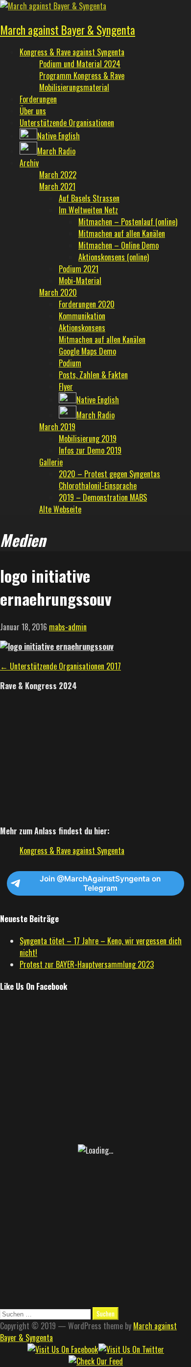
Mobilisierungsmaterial (74, 87)
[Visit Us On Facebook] (62, 1349)
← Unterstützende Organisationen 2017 (60, 666)
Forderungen (38, 99)
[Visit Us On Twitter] (131, 1349)
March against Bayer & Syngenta (67, 30)
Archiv (29, 163)
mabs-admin (68, 627)
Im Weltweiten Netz (88, 210)
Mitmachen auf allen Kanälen (121, 233)
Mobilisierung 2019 (88, 438)
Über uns (33, 111)
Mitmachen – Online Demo (118, 245)
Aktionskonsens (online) (113, 257)
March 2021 (57, 186)
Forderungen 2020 (87, 304)
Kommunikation (82, 316)
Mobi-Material (80, 280)
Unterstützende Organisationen (67, 123)
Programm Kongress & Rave (81, 75)
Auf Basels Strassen (89, 198)
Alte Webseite (60, 509)
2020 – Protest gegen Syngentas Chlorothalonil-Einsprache (109, 479)
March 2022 (57, 175)
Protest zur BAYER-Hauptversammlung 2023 (87, 964)
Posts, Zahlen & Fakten (93, 375)
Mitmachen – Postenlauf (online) (127, 222)
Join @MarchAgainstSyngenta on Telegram (100, 883)
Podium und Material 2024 (79, 64)
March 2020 (58, 292)
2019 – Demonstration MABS (103, 497)
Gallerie (51, 462)
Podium (70, 363)
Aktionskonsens (82, 328)
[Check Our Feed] (95, 1361)
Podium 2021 (78, 269)
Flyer (66, 386)
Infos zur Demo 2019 (90, 450)
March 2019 (57, 427)
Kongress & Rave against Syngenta (72, 52)
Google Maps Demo (87, 351)
